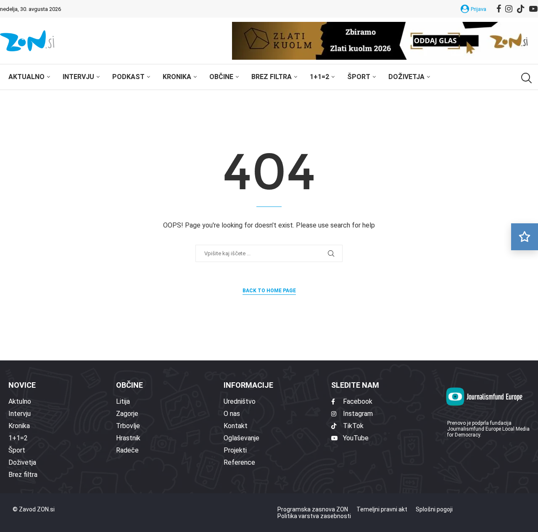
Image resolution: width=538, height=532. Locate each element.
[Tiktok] (520, 8)
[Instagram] (509, 8)
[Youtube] (533, 8)
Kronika (177, 77)
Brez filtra (271, 77)
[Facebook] (498, 8)
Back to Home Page (269, 291)
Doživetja (406, 77)
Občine (221, 77)
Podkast (128, 77)
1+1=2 (319, 77)
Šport (358, 77)
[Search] (525, 78)
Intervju (78, 77)
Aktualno (26, 77)
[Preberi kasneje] (524, 236)
